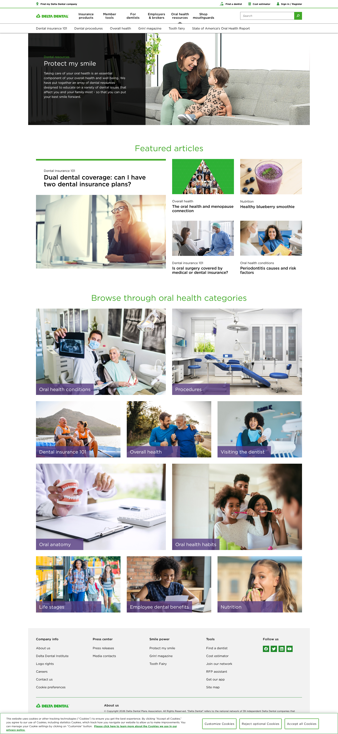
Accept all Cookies (301, 724)
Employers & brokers (156, 16)
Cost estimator (217, 656)
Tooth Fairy (158, 664)
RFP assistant (216, 671)
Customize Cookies (219, 724)
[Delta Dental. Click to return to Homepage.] (52, 16)
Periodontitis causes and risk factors (268, 270)
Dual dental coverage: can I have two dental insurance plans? (95, 180)
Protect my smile (162, 648)
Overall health (120, 28)
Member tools (109, 16)
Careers (42, 671)
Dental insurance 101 (51, 28)
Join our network (219, 664)
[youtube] (289, 649)
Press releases (103, 648)
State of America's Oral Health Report (221, 28)
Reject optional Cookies (260, 724)
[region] (169, 723)
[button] (56, 4)
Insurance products (86, 16)
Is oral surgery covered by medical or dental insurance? (200, 270)
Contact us (44, 679)
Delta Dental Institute (52, 656)
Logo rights (45, 664)
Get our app (215, 679)
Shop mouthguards (203, 16)
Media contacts (104, 656)
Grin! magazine (149, 28)
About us (43, 648)
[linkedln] (282, 649)
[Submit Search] (298, 16)
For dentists (133, 16)
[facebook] (266, 649)
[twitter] (274, 649)
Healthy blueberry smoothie (267, 206)
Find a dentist (216, 648)
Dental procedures (88, 28)
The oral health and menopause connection (203, 208)
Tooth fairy (177, 28)
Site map (213, 687)
